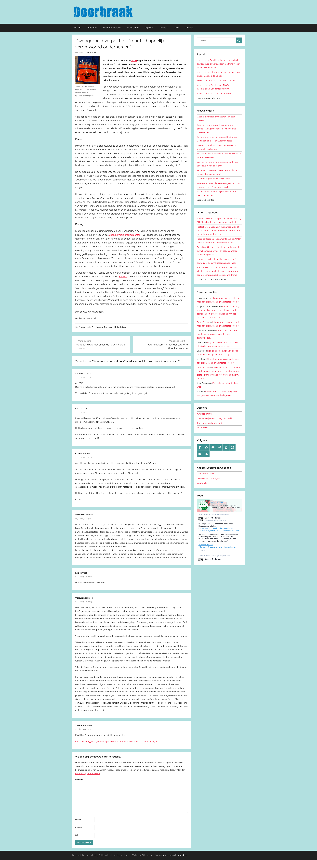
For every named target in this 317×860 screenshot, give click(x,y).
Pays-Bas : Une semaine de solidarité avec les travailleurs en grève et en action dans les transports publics (219, 251)
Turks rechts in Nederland (209, 423)
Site (77, 835)
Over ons (77, 27)
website (123, 276)
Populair (149, 27)
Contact (189, 27)
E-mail (79, 827)
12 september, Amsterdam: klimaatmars (216, 80)
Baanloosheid (97, 327)
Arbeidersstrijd (85, 327)
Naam (79, 819)
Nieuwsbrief (133, 27)
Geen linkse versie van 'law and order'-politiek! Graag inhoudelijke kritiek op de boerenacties (216, 129)
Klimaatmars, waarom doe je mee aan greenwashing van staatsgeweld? (217, 334)
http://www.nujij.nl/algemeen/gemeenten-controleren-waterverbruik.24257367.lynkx (116, 741)
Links (176, 27)
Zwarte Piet (202, 427)
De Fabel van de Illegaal (208, 478)
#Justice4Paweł (204, 414)
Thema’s (163, 27)
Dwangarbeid (110, 327)
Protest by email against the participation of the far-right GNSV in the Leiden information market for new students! (218, 231)
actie (134, 60)
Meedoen (92, 27)
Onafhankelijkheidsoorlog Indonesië (214, 418)
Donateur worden (112, 27)
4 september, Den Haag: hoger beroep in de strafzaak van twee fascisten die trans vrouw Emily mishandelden (218, 64)
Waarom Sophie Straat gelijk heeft (213, 178)
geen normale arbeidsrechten (125, 235)
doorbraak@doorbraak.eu (87, 773)
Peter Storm (203, 322)
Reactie (79, 779)
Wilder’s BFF (203, 483)
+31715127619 (152, 855)
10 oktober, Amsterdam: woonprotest (214, 93)
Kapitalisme (121, 327)
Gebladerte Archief (206, 473)
